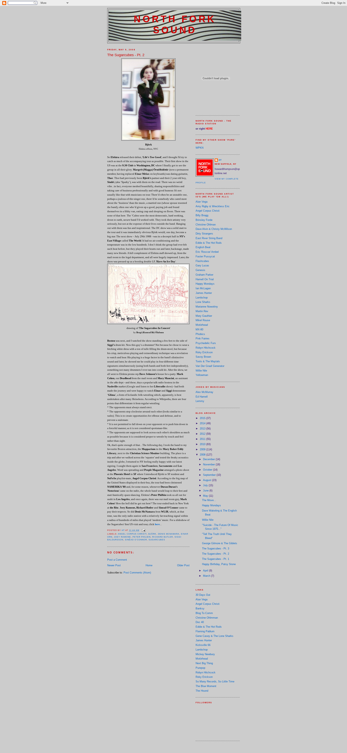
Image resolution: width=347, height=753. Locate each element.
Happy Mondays (205, 283)
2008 (203, 454)
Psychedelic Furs (206, 343)
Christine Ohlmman (207, 617)
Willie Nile (201, 370)
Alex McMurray (204, 392)
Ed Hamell (202, 396)
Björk (152, 534)
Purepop (200, 667)
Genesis (200, 270)
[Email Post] (143, 530)
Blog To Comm (204, 613)
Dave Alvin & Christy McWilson (214, 228)
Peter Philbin (142, 537)
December (209, 459)
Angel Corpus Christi (132, 534)
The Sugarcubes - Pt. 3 (215, 548)
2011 (203, 438)
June (206, 490)
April (206, 570)
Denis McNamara (168, 534)
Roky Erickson (204, 352)
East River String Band (209, 238)
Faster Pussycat (205, 256)
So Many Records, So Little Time (215, 681)
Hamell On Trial (205, 279)
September (209, 474)
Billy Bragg (202, 215)
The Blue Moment (206, 686)
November (209, 464)
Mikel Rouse (203, 320)
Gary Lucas (202, 265)
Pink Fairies (202, 338)
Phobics (200, 334)
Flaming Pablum (205, 631)
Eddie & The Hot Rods (209, 242)
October (208, 469)
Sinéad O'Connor (136, 540)
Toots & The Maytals (208, 361)
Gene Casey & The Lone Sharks (214, 635)
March (207, 575)
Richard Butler (162, 537)
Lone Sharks (203, 301)
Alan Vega (201, 201)
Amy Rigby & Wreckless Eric (213, 206)
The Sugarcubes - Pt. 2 (215, 553)
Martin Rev (202, 311)
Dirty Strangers (204, 233)
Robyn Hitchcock (205, 347)
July (206, 485)
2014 (203, 423)
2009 (203, 449)
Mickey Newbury (205, 654)
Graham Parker (204, 274)
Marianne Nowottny (207, 306)
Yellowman (202, 374)
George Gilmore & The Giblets (219, 543)
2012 (203, 433)
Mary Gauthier (204, 315)
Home (149, 565)
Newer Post (114, 565)
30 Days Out (203, 594)
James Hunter (204, 292)
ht (220, 160)
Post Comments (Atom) (137, 572)
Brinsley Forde (204, 219)
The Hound (202, 690)
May (206, 495)
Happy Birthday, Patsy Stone (219, 564)
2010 (203, 444)
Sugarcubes (157, 540)
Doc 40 (200, 622)
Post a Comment (117, 559)
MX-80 (199, 329)
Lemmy (200, 401)
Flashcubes (202, 261)
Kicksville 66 (203, 644)
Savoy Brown (203, 356)
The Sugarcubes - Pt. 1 (215, 558)
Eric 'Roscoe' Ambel (207, 251)
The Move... (209, 500)
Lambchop (202, 297)
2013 (203, 428)
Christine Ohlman (206, 224)
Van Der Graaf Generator (210, 365)
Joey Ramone (122, 537)
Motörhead (202, 324)
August (207, 480)
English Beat (203, 247)
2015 (203, 418)
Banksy (200, 608)
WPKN (199, 147)
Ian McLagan (203, 288)
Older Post (183, 565)
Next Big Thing (204, 663)
